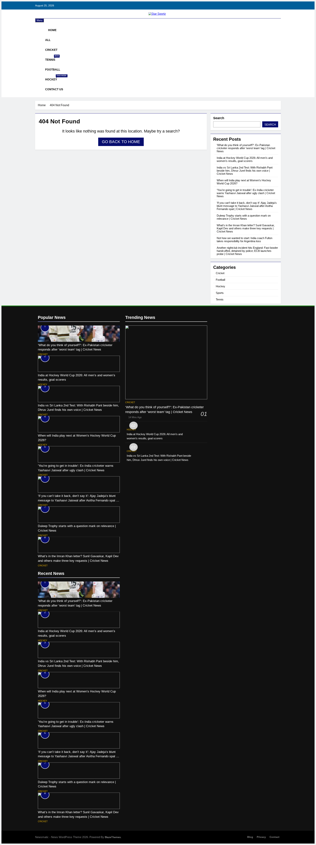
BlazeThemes (113, 837)
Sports (220, 292)
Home (52, 30)
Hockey (52, 78)
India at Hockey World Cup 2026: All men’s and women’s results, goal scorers (245, 159)
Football (52, 69)
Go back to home (121, 141)
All (47, 39)
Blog (250, 836)
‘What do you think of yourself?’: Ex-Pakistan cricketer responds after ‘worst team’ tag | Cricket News (246, 148)
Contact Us (54, 89)
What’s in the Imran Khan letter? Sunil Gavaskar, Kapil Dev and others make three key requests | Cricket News (245, 228)
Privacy (261, 836)
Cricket (51, 49)
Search (218, 118)
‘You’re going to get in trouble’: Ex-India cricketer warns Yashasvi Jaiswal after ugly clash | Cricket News (246, 193)
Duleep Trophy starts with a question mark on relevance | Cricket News (244, 217)
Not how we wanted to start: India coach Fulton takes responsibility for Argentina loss (244, 239)
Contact (274, 836)
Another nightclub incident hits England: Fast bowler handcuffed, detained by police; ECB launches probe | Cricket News (247, 250)
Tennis (51, 58)
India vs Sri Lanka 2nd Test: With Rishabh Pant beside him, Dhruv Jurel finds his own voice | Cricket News (244, 170)
